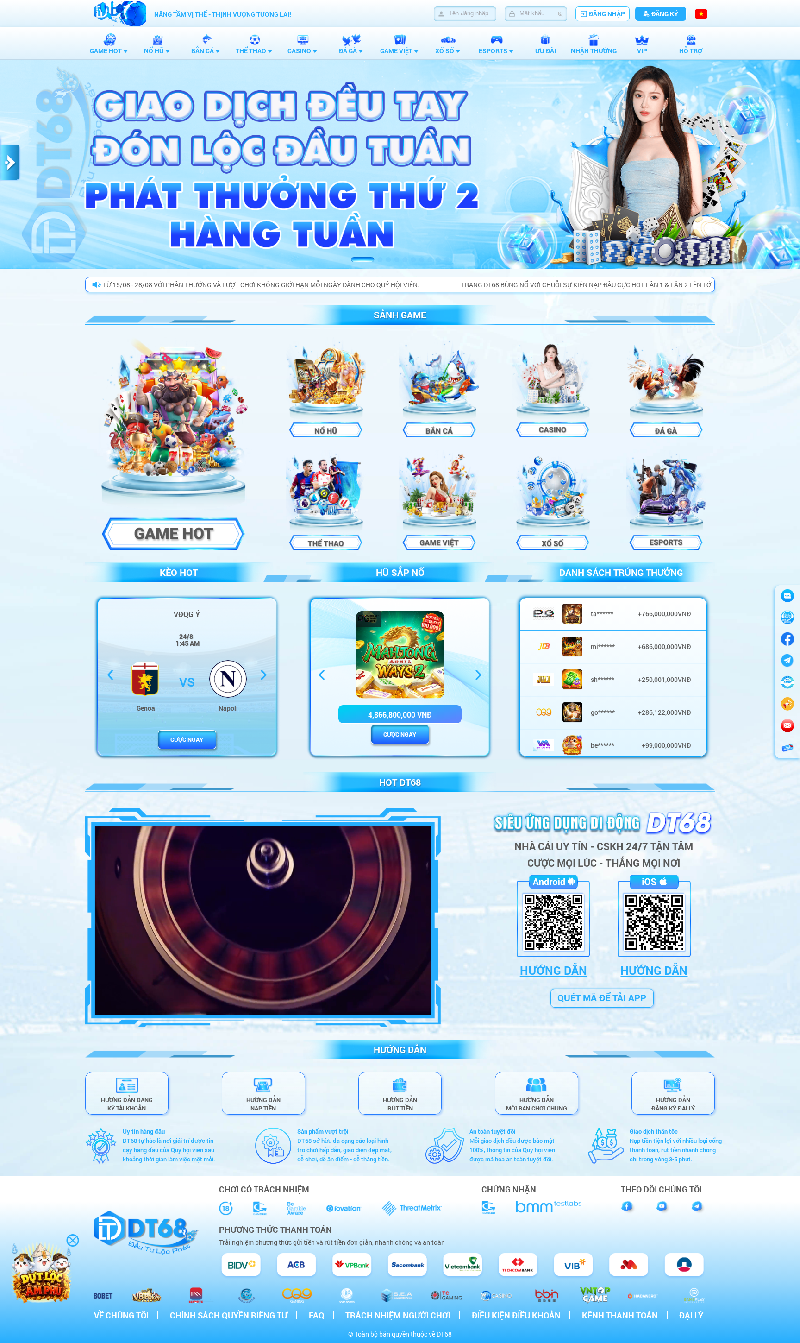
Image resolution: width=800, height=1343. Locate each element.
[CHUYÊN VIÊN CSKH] (787, 617)
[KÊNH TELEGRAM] (787, 704)
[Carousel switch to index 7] (421, 259)
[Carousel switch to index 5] (404, 259)
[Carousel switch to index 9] (438, 259)
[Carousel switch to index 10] (446, 259)
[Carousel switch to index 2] (379, 259)
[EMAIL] (787, 726)
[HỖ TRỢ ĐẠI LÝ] (787, 683)
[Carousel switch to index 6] (413, 259)
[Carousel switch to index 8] (429, 259)
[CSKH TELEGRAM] (787, 661)
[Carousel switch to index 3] (388, 259)
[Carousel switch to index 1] (362, 259)
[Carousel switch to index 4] (396, 259)
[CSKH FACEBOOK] (787, 639)
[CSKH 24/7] (787, 595)
